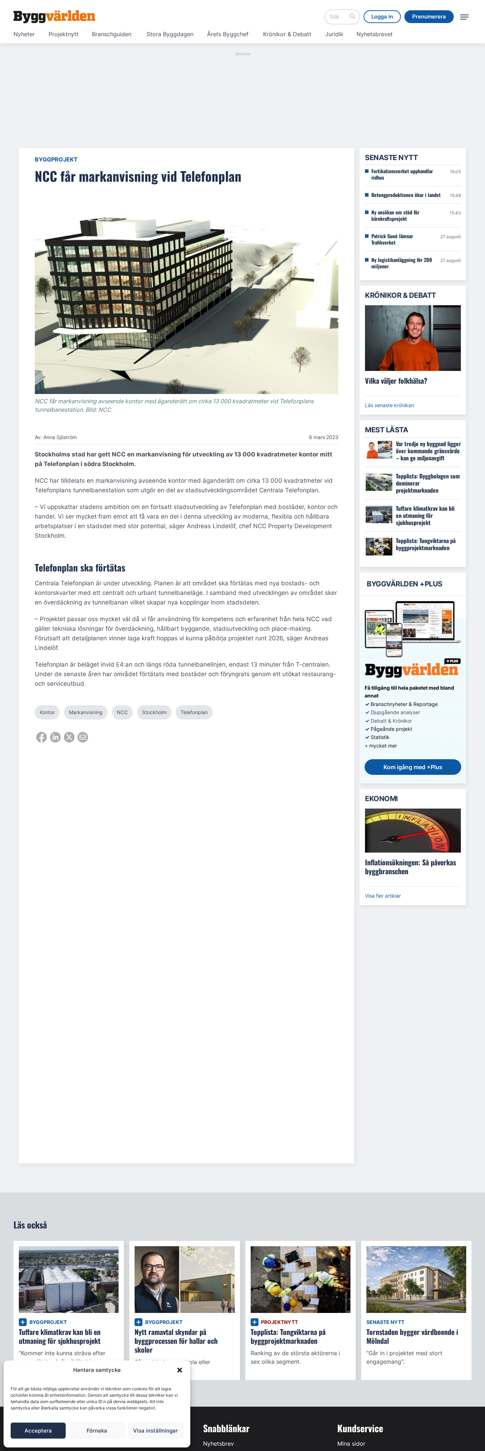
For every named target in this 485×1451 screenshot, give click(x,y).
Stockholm (154, 712)
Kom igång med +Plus (412, 767)
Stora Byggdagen (170, 34)
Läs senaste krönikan (389, 405)
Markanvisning (86, 712)
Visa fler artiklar (383, 896)
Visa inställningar (155, 1430)
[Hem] (54, 16)
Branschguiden (111, 34)
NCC (122, 712)
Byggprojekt (56, 159)
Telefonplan (194, 712)
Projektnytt (63, 34)
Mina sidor (351, 1443)
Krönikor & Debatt (287, 34)
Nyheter (24, 34)
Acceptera (38, 1430)
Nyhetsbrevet (374, 34)
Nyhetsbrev (218, 1443)
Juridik (334, 34)
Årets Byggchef (228, 34)
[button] (179, 1370)
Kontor (47, 712)
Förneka (97, 1430)
